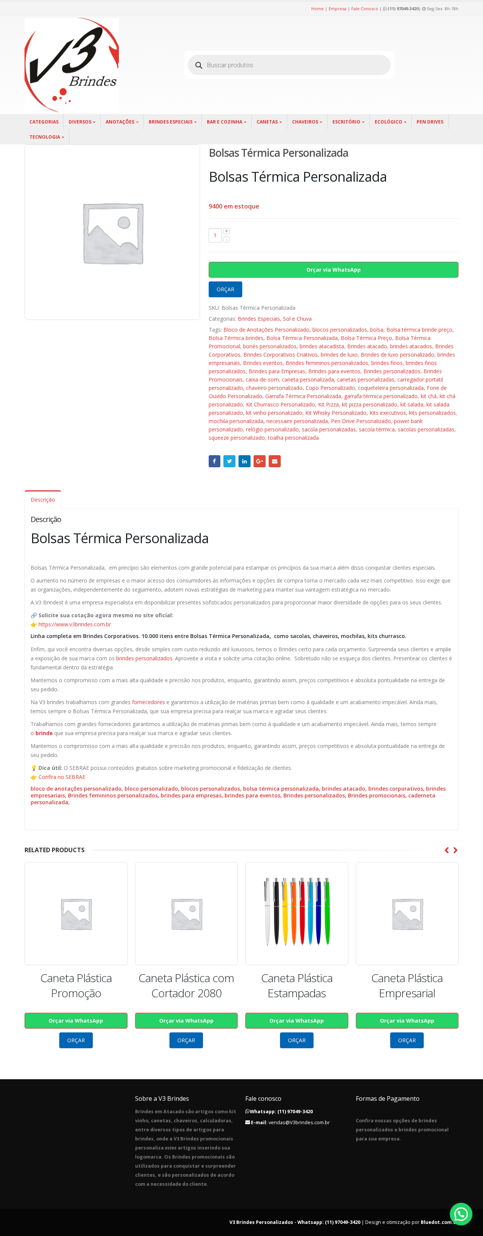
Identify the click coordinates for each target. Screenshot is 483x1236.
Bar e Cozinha (224, 122)
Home (317, 8)
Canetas (267, 122)
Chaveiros (305, 122)
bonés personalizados (270, 346)
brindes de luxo (339, 354)
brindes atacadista (322, 346)
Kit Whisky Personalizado (335, 412)
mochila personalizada (236, 421)
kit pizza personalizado (369, 404)
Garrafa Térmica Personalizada (303, 396)
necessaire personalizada (297, 421)
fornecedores (148, 702)
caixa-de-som (262, 379)
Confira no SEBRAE (61, 776)
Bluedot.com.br (439, 1222)
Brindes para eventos (334, 371)
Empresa (337, 8)
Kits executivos (387, 412)
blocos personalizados (339, 329)
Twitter (229, 461)
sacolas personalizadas (426, 429)
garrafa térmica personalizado (381, 396)
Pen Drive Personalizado (361, 421)
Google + (260, 461)
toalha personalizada (293, 437)
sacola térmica (377, 429)
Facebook (215, 461)
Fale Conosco (364, 8)
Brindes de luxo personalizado (397, 354)
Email (275, 461)
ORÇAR (225, 289)
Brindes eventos (263, 362)
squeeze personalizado (237, 437)
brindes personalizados (144, 658)
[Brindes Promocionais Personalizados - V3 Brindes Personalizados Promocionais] (72, 65)
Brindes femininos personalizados (327, 362)
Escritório (346, 122)
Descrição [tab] (43, 499)
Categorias (43, 122)
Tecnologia (44, 137)
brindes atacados (411, 346)
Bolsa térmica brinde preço (419, 329)
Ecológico (388, 122)
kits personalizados (432, 412)
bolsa (376, 329)
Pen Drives (430, 122)
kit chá (429, 396)
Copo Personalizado (330, 387)
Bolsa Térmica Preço (366, 337)
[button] (461, 1214)
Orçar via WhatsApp (333, 269)
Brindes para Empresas (277, 371)
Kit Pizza (328, 404)
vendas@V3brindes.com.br (299, 1122)
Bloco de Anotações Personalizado (266, 329)
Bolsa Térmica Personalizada (302, 337)
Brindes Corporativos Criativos (280, 354)
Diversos (80, 122)
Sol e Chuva (297, 318)
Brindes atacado (367, 346)
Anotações (120, 122)
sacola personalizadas (329, 429)
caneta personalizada (308, 379)
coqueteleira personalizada (391, 387)
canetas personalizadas (365, 379)
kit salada (411, 404)
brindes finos (387, 362)
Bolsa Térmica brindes (236, 337)
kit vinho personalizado (274, 412)
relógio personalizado (272, 429)
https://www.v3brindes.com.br (74, 624)
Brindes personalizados (391, 371)
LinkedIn (244, 461)
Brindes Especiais (170, 122)
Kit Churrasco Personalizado (280, 404)
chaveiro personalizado (274, 387)
